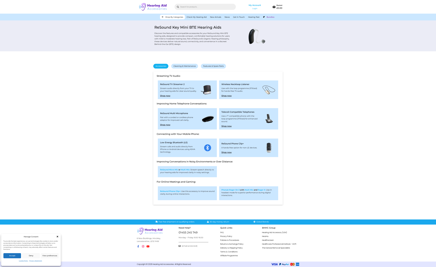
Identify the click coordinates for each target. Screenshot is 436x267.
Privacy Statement (35, 261)
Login (254, 8)
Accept (12, 256)
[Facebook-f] (138, 246)
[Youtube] (148, 246)
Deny (31, 256)
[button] (57, 236)
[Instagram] (143, 246)
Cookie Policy (23, 261)
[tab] (160, 66)
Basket (279, 5)
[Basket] (274, 6)
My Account (255, 5)
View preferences (49, 256)
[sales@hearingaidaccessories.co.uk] (180, 246)
